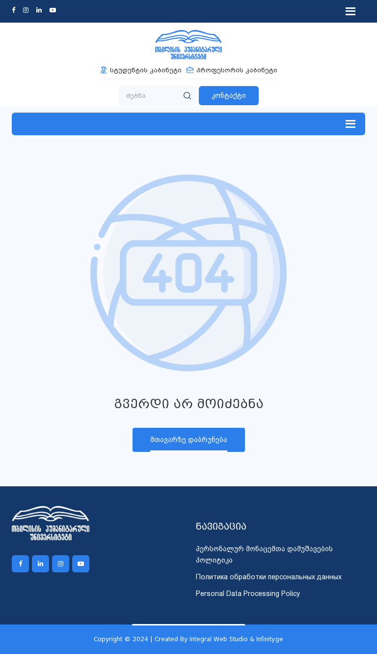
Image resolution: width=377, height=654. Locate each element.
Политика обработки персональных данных (269, 577)
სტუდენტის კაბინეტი (146, 70)
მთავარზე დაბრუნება (188, 440)
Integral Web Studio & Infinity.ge (236, 639)
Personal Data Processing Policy (248, 593)
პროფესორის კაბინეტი (236, 70)
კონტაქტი (229, 95)
